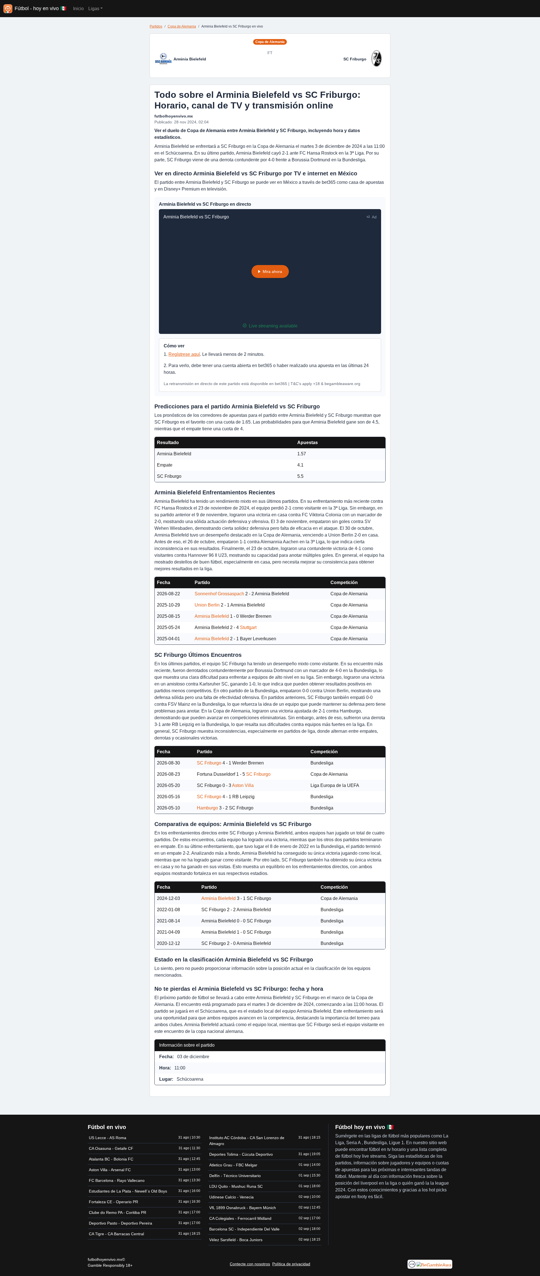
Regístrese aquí (184, 354)
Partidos (156, 26)
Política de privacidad (291, 1264)
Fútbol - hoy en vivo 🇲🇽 (40, 8)
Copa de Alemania (182, 26)
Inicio (78, 8)
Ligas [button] (93, 8)
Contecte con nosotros (250, 1264)
